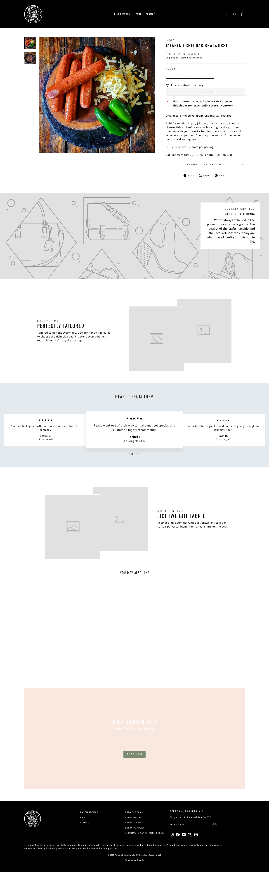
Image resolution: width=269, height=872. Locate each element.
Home (169, 40)
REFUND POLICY (134, 822)
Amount (172, 69)
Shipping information (205, 164)
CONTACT (150, 14)
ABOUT (137, 14)
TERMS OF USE (133, 817)
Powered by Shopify (134, 860)
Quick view (50, 657)
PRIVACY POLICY (134, 812)
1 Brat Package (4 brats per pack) (190, 75)
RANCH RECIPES (122, 14)
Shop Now (134, 754)
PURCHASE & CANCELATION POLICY (144, 833)
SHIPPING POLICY (135, 827)
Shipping (170, 57)
